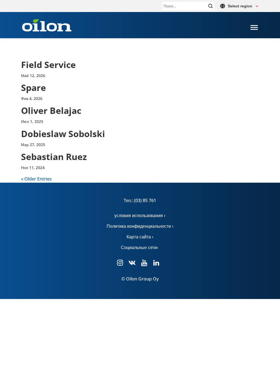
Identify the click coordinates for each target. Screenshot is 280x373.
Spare (33, 87)
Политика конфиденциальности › (140, 226)
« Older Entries (36, 179)
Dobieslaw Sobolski (63, 134)
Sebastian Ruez (54, 156)
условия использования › (139, 215)
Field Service (48, 64)
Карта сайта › (140, 237)
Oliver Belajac (51, 110)
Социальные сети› (140, 247)
